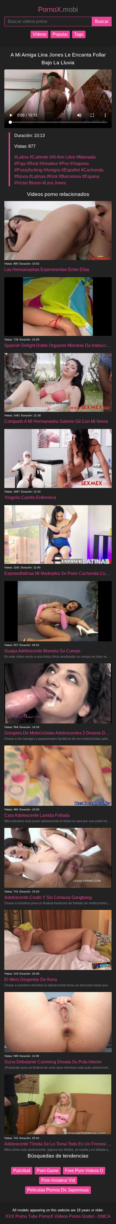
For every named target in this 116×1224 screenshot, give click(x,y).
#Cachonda (92, 170)
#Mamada (85, 157)
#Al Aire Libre (62, 157)
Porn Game (48, 1170)
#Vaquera (79, 163)
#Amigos (51, 170)
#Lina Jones (54, 183)
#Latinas (37, 176)
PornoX (58, 9)
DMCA (104, 1216)
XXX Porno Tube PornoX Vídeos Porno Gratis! (49, 1216)
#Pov (64, 163)
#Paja (20, 163)
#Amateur (48, 163)
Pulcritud (21, 1170)
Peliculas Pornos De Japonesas (58, 1190)
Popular (60, 34)
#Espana (90, 176)
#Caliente (39, 157)
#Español (71, 170)
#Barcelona (70, 176)
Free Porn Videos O (84, 1170)
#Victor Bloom (27, 183)
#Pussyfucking (28, 170)
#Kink (52, 176)
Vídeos (39, 34)
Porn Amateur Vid (58, 1180)
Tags (78, 34)
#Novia (21, 176)
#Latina (21, 157)
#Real (32, 163)
